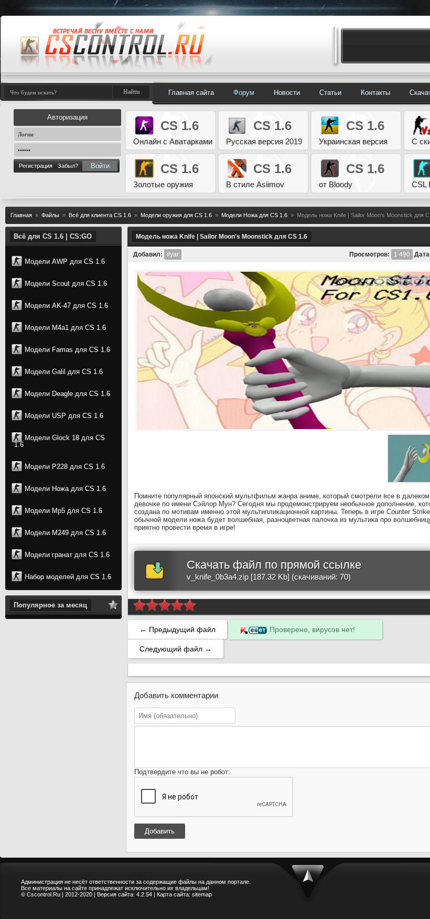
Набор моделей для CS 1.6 (68, 577)
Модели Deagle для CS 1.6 (67, 394)
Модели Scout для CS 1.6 (66, 283)
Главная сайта (191, 93)
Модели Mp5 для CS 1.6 (63, 511)
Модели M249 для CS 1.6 (65, 533)
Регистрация (35, 166)
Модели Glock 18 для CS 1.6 (59, 441)
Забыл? (68, 166)
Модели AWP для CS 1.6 (65, 261)
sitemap (202, 894)
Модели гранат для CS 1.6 (67, 555)
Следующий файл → (175, 649)
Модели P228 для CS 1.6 (65, 467)
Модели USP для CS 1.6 (64, 416)
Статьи (330, 93)
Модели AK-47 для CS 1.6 (66, 305)
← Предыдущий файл (177, 629)
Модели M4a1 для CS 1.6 (65, 328)
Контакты (375, 93)
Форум (243, 93)
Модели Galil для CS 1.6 (64, 372)
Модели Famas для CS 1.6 (67, 350)
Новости (287, 93)
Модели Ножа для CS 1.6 (65, 489)
